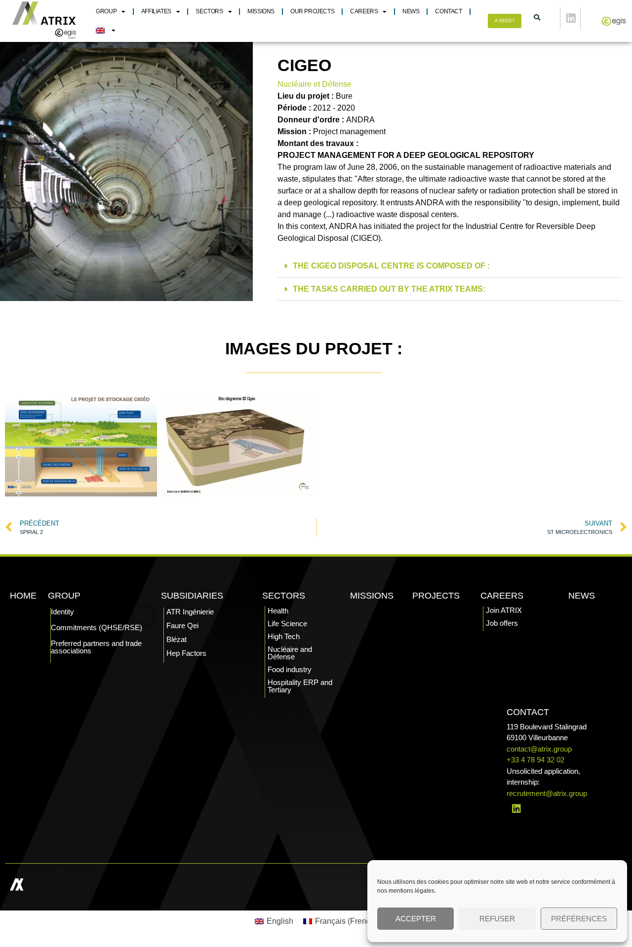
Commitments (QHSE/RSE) (96, 627)
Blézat (176, 639)
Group (106, 11)
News (410, 11)
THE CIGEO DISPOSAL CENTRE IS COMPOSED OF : (391, 266)
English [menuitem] (280, 921)
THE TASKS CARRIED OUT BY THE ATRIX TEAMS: (389, 289)
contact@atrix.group (539, 749)
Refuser (497, 918)
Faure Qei (182, 625)
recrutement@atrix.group (547, 793)
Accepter (415, 918)
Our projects (312, 11)
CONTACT (448, 11)
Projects (436, 596)
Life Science (287, 623)
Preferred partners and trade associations (96, 647)
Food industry (290, 669)
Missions (261, 11)
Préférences (579, 918)
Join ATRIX (504, 610)
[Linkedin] (571, 18)
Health (278, 610)
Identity (62, 611)
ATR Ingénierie (190, 611)
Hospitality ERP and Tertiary (300, 686)
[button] (449, 266)
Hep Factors (186, 653)
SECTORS (209, 11)
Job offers (502, 623)
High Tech (284, 636)
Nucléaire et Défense (314, 84)
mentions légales (411, 890)
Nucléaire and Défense (290, 653)
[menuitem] (105, 30)
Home (23, 596)
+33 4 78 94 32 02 (535, 760)
